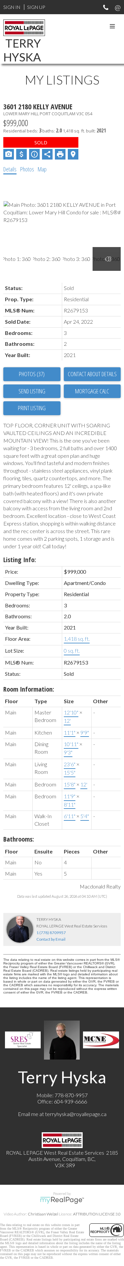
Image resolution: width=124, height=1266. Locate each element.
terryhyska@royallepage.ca (75, 1114)
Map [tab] (42, 169)
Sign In (11, 7)
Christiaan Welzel (43, 1214)
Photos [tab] (27, 169)
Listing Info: (19, 559)
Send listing (32, 391)
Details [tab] (10, 169)
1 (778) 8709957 (51, 932)
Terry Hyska (22, 50)
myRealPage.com (62, 1200)
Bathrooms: (18, 839)
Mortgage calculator (92, 391)
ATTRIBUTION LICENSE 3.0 (97, 1214)
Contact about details (92, 374)
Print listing (32, 408)
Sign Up (36, 7)
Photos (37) (32, 374)
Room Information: (28, 689)
